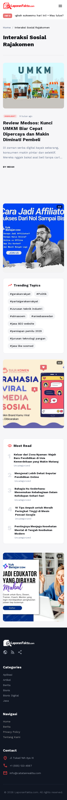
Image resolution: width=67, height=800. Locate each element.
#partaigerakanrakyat (24, 301)
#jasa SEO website (22, 323)
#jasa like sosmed (21, 345)
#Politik (41, 293)
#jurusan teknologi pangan (27, 338)
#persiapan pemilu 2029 (26, 331)
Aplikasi (7, 674)
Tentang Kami (11, 737)
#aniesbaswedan (42, 316)
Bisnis (6, 690)
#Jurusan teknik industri (26, 308)
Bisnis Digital (11, 695)
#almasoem (17, 316)
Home (7, 27)
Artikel (7, 679)
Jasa (6, 700)
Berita (6, 685)
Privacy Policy (11, 731)
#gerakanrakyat (20, 293)
